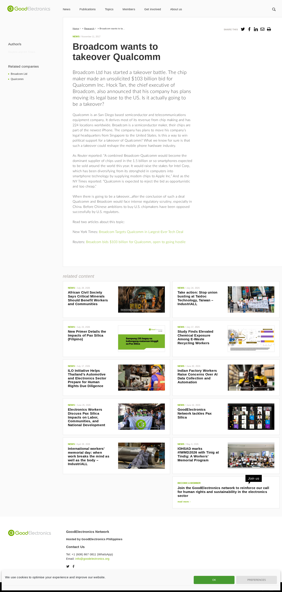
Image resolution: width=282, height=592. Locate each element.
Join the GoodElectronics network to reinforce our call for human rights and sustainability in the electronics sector (223, 491)
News (66, 9)
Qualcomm (17, 79)
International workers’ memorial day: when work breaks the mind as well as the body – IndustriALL (88, 456)
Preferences (256, 579)
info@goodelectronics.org (92, 558)
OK (214, 579)
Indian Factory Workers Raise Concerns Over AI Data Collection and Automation (198, 376)
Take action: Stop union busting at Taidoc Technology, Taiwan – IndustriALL (198, 298)
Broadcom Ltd (19, 73)
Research (89, 28)
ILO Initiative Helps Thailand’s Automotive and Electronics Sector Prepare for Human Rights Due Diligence (87, 378)
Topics (109, 9)
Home (76, 28)
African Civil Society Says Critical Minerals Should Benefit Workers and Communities (88, 298)
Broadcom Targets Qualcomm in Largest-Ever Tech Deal (140, 232)
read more (183, 501)
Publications (87, 9)
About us (176, 9)
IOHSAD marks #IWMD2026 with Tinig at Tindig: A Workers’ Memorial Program (198, 454)
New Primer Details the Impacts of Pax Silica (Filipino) (87, 335)
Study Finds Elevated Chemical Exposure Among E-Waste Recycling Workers (195, 337)
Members (129, 9)
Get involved (152, 9)
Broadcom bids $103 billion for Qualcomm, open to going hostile (136, 242)
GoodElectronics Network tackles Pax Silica (195, 413)
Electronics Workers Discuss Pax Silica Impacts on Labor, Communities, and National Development (86, 417)
